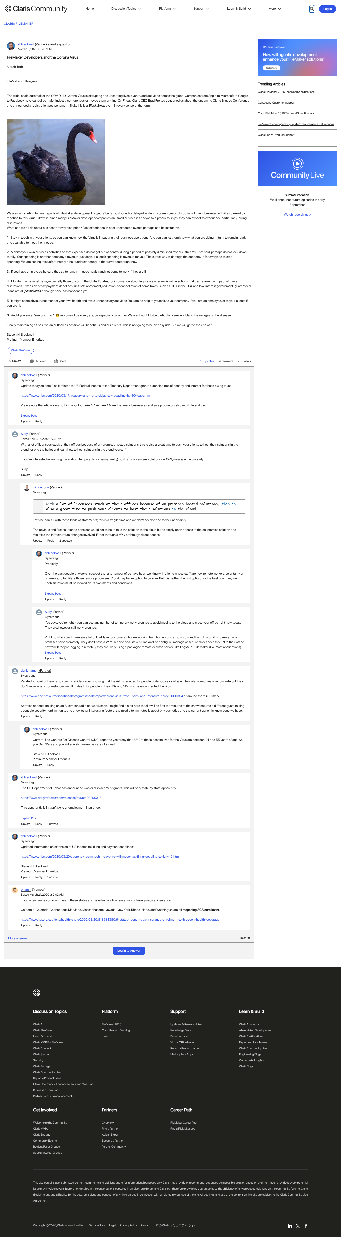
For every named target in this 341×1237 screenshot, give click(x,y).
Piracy (145, 1225)
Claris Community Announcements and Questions (64, 1084)
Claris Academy (249, 1024)
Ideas (105, 1036)
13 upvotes (207, 361)
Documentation (179, 1036)
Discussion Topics (123, 8)
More (272, 8)
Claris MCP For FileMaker (48, 1042)
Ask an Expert (110, 1134)
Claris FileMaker (43, 1030)
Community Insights (251, 1060)
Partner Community (114, 1146)
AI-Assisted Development (255, 1030)
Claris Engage (41, 1066)
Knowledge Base (180, 1030)
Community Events (45, 1140)
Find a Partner (110, 1128)
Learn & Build (236, 8)
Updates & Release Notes (186, 1024)
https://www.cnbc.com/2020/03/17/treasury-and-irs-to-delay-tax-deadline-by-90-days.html (86, 395)
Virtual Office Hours (182, 1042)
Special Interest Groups (47, 1152)
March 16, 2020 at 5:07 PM (35, 49)
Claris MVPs (40, 1128)
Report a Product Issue (47, 1078)
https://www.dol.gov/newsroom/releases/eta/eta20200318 (61, 798)
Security (38, 1060)
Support (198, 8)
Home (90, 8)
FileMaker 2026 (111, 1024)
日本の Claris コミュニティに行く (174, 1225)
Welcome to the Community (50, 1122)
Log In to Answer (128, 950)
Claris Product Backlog (116, 1030)
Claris (36, 992)
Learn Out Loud (42, 1036)
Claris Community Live (47, 1072)
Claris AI (38, 1024)
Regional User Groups (46, 1146)
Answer (41, 361)
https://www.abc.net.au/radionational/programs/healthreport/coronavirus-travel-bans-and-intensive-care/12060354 (102, 696)
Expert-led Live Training (253, 1042)
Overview (108, 1122)
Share (62, 361)
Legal (112, 1225)
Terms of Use (97, 1225)
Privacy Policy (128, 1225)
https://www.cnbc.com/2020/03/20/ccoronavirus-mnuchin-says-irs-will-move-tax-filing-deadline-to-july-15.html (100, 856)
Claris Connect (42, 1048)
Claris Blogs (246, 1066)
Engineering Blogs (250, 1054)
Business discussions (46, 1090)
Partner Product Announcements (53, 1096)
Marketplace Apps (182, 1054)
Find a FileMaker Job (182, 1128)
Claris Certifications (251, 1036)
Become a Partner (113, 1140)
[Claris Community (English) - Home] (36, 9)
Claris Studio (41, 1054)
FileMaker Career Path (183, 1122)
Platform (165, 8)
